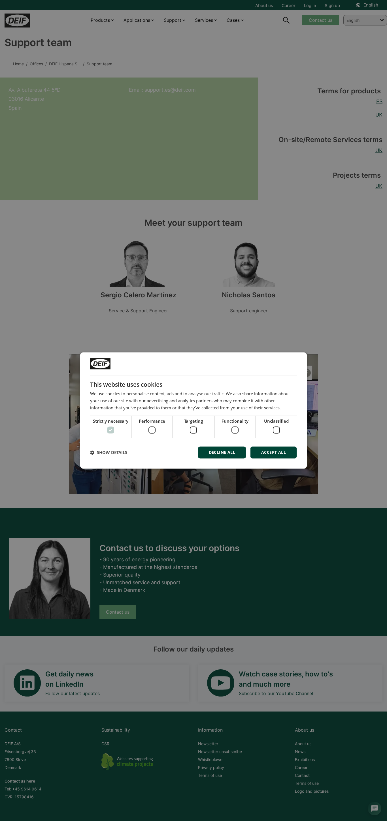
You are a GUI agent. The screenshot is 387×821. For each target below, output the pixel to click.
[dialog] (193, 410)
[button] (108, 453)
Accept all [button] (273, 452)
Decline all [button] (222, 452)
